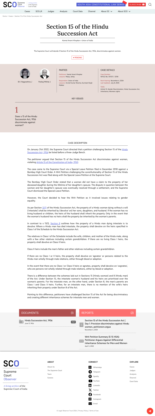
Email (95, 403)
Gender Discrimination (115, 89)
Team (49, 374)
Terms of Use (93, 410)
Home (5, 16)
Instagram (97, 399)
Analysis (63, 11)
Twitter (96, 390)
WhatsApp (97, 367)
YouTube (96, 381)
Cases (27, 11)
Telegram (96, 372)
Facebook (97, 394)
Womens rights (114, 91)
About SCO (123, 11)
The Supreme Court (54, 370)
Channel (91, 11)
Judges (51, 11)
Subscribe (135, 4)
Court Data (77, 11)
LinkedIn (96, 385)
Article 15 (104, 89)
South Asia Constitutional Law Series (101, 4)
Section (55, 223)
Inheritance (104, 91)
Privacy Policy (83, 410)
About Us (51, 367)
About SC (105, 11)
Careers (50, 378)
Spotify (96, 376)
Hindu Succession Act (131, 89)
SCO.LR (39, 11)
